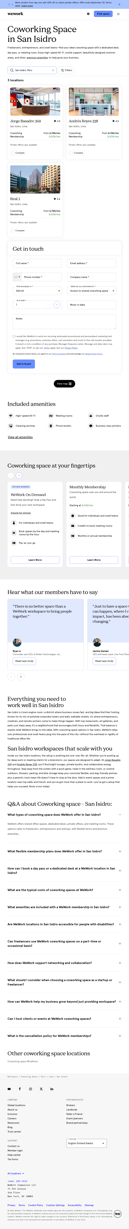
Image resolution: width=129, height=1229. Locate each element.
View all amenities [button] (20, 437)
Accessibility (74, 1205)
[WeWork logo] (15, 13)
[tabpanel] (64, 157)
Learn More (35, 560)
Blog (10, 1127)
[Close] (119, 4)
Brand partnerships (77, 1123)
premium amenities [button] (37, 57)
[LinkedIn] (51, 1089)
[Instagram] (30, 1089)
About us (12, 1109)
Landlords (71, 1109)
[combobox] (17, 277)
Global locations (16, 1105)
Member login (15, 1150)
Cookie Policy (35, 1205)
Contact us (14, 1146)
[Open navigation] (118, 14)
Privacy (11, 1205)
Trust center (14, 1131)
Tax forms (13, 1159)
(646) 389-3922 (17, 1181)
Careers (12, 1118)
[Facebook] (19, 1089)
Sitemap (89, 1205)
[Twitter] (41, 1089)
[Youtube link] (9, 1089)
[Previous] (9, 4)
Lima (51, 1077)
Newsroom (13, 1123)
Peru (43, 1077)
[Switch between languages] (88, 14)
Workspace (12, 1077)
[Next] (12, 4)
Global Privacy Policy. (94, 354)
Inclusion (12, 1114)
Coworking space (29, 1077)
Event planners (74, 1118)
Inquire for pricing (21, 513)
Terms (47, 348)
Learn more (27, 6)
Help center (14, 1155)
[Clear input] (53, 70)
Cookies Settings (55, 1205)
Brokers (70, 1105)
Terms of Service (59, 354)
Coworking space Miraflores (23, 1061)
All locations (15, 1173)
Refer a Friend (74, 1114)
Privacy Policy (71, 348)
